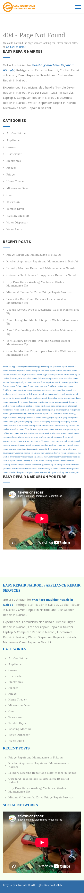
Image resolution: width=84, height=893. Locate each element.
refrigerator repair (71, 429)
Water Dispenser (17, 222)
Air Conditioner (16, 133)
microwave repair (46, 425)
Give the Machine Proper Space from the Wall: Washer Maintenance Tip (41, 353)
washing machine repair (33, 461)
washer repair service (12, 461)
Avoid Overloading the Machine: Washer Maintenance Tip (41, 332)
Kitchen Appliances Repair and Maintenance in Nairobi (42, 261)
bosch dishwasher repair (69, 374)
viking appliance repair (27, 449)
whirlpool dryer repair (48, 468)
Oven (9, 195)
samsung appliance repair (42, 437)
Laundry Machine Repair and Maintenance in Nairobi (41, 268)
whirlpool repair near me (35, 472)
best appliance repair (27, 374)
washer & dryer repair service (51, 449)
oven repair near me (53, 429)
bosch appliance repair (47, 374)
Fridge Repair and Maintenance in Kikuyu (33, 254)
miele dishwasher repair (13, 429)
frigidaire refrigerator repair (60, 386)
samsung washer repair (21, 445)
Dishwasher (13, 153)
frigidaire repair (10, 390)
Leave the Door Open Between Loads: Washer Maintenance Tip (36, 301)
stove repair (68, 445)
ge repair (7, 398)
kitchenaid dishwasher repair (54, 406)
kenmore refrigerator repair (41, 402)
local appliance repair (58, 414)
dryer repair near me (30, 382)
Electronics (13, 160)
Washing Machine (17, 215)
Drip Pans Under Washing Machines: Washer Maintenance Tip (35, 283)
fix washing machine (68, 382)
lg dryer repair (60, 410)
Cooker (11, 147)
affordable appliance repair (39, 367)
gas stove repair (25, 390)
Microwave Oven (17, 188)
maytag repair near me (32, 421)
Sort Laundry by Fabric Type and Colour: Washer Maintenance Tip (38, 342)
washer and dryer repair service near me (63, 453)
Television (13, 201)
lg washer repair (16, 414)
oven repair (38, 429)
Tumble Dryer (15, 208)
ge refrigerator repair (69, 394)
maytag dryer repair (51, 418)
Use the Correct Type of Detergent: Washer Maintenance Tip (42, 311)
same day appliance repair (18, 437)
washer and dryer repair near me (29, 453)
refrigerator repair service (39, 433)
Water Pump (14, 229)
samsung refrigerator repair (43, 441)
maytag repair (15, 421)
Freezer (11, 167)
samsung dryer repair (63, 437)
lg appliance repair (44, 410)
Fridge (10, 174)
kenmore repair (62, 402)
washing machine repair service (17, 465)
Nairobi (28, 429)
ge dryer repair (52, 394)
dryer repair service (49, 382)
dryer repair (15, 382)
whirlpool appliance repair (44, 465)
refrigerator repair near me (15, 433)
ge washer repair (19, 398)
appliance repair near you (28, 371)
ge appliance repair (64, 390)
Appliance (13, 140)
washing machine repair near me (59, 461)
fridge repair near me (37, 386)
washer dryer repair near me (34, 457)
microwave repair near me (67, 425)
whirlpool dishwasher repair (24, 468)
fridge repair (21, 386)
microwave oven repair (27, 425)
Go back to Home (16, 46)
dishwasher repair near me (50, 378)
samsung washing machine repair (47, 445)
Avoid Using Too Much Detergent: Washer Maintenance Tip (42, 321)
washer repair (53, 457)
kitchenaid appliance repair (28, 406)
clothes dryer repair (12, 378)
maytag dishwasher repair (29, 418)
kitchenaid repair (27, 410)
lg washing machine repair (36, 414)
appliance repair (60, 367)
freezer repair (9, 386)
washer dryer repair (12, 457)
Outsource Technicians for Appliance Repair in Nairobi (42, 275)
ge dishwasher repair (35, 394)
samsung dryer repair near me (16, 441)
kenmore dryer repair (18, 402)
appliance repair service (51, 371)
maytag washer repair (53, 421)
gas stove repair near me (44, 390)
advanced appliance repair (15, 367)
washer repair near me (70, 457)
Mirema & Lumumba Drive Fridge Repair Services (39, 292)
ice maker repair (55, 398)
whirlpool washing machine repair (63, 472)
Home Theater (15, 181)
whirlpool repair (16, 472)
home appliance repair (37, 398)
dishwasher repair (29, 378)
